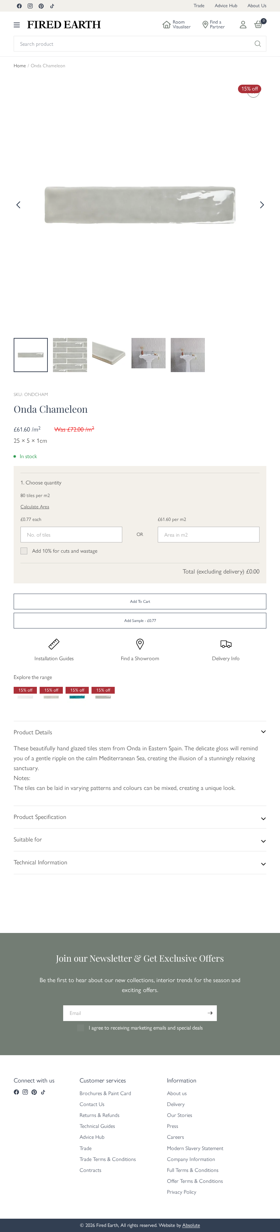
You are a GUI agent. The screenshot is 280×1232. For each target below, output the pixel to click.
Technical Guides (97, 1126)
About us (177, 1093)
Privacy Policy (181, 1192)
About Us (257, 6)
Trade (199, 6)
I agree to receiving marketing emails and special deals (146, 1027)
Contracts (90, 1170)
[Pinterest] (41, 5)
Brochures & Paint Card (105, 1093)
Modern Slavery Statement (195, 1148)
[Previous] (19, 205)
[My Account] (243, 24)
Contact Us (92, 1104)
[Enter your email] (210, 1013)
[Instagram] (30, 5)
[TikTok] (51, 5)
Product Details (33, 732)
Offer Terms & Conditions (195, 1181)
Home (20, 65)
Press (172, 1126)
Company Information (191, 1159)
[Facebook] (19, 5)
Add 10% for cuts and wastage (64, 551)
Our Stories (179, 1115)
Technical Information (40, 862)
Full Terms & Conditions (193, 1170)
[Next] (261, 205)
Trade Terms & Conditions (108, 1159)
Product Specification (40, 817)
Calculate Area (34, 507)
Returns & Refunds (100, 1115)
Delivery (176, 1104)
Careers (175, 1137)
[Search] (257, 44)
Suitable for (28, 839)
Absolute (191, 1225)
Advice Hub (226, 6)
